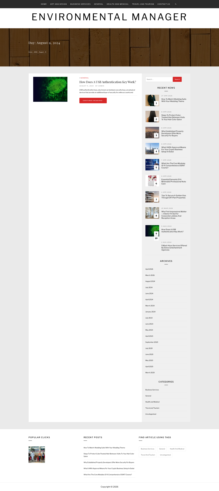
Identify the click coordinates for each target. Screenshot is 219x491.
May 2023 (149, 330)
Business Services (80, 4)
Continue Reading (92, 100)
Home (44, 4)
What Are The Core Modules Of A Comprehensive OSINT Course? (173, 165)
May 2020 (149, 360)
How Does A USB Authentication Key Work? (107, 82)
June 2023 (149, 324)
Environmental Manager (109, 17)
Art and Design (58, 4)
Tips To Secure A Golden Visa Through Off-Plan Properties (173, 196)
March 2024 (150, 306)
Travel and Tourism (143, 4)
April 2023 (149, 336)
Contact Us (164, 4)
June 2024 (149, 293)
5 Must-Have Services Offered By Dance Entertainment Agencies (174, 247)
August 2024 (150, 281)
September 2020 (151, 342)
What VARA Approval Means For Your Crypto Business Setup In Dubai (173, 149)
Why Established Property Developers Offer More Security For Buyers (172, 133)
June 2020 (149, 354)
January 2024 (150, 312)
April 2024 (149, 299)
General (98, 4)
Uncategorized (150, 414)
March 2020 (150, 372)
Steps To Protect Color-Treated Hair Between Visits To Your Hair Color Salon (173, 117)
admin (101, 86)
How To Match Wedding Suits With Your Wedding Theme (173, 100)
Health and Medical (118, 4)
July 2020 (149, 348)
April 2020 (149, 366)
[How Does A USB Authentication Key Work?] (54, 89)
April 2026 (149, 269)
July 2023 (149, 318)
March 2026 (150, 275)
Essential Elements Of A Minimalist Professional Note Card (173, 181)
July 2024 (149, 287)
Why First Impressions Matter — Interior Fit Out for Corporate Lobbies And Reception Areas (173, 215)
